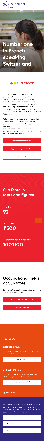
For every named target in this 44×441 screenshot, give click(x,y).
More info (10, 424)
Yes (8, 430)
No (7, 417)
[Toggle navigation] (39, 5)
